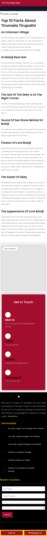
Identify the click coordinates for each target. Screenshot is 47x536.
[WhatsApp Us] (8, 372)
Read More (13, 416)
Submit (7, 515)
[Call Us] (8, 336)
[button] (45, 14)
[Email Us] (8, 354)
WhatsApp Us (13, 377)
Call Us (9, 341)
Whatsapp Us (35, 533)
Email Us (10, 359)
